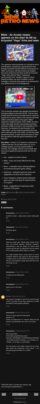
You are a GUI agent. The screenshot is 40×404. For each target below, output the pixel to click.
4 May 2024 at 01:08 (22, 213)
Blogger (23, 402)
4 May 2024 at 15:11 (22, 239)
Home (20, 394)
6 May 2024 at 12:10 (18, 296)
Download (12, 192)
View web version (20, 398)
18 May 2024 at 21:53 (22, 312)
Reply (8, 221)
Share (4, 202)
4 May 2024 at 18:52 (22, 272)
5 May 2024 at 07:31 (22, 284)
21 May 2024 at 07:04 (22, 331)
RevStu (8, 296)
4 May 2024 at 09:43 (21, 227)
